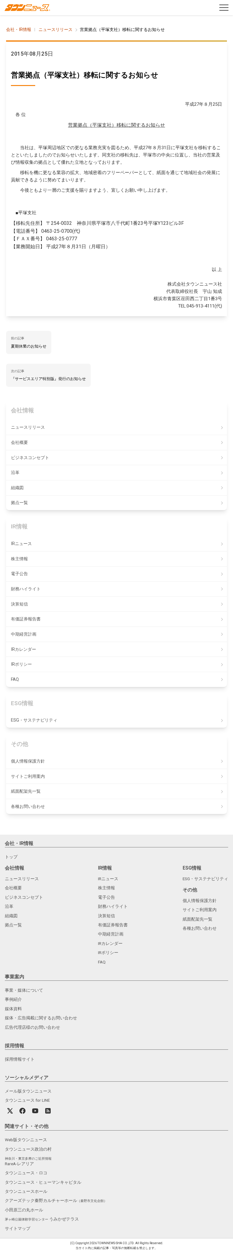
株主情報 (19, 558)
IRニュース (21, 543)
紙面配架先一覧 (26, 791)
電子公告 (19, 573)
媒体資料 (13, 1008)
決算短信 (19, 604)
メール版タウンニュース (28, 1091)
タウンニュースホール (26, 1191)
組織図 (17, 487)
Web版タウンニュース (26, 1139)
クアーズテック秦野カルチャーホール (56, 1200)
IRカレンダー (23, 649)
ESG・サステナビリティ (34, 720)
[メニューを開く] (223, 8)
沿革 (15, 472)
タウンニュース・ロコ (26, 1172)
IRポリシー (21, 664)
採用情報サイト (20, 1059)
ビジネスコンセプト (30, 457)
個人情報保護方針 (28, 761)
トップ (11, 856)
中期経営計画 (23, 634)
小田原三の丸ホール (24, 1209)
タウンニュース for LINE (27, 1100)
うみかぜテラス (42, 1219)
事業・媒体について (24, 990)
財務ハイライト (26, 589)
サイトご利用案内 (28, 776)
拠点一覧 (19, 502)
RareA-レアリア (28, 1161)
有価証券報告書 (26, 619)
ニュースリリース (56, 29)
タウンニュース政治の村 (28, 1149)
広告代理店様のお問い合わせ (32, 1027)
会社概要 (19, 442)
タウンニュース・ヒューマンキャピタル (43, 1182)
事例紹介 (13, 999)
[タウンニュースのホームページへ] (27, 7)
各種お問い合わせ (28, 806)
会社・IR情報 (18, 29)
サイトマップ (17, 1228)
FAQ (15, 679)
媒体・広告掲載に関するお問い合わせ (41, 1017)
